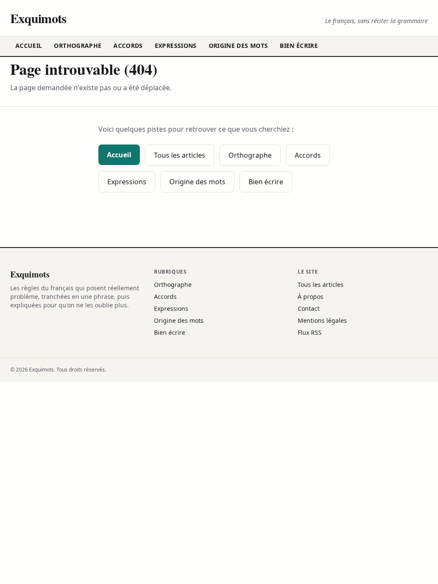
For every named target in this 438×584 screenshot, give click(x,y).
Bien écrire (299, 45)
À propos (310, 296)
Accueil (28, 45)
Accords (127, 45)
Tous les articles (179, 155)
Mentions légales (322, 320)
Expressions (176, 45)
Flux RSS (310, 332)
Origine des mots (238, 45)
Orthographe (77, 45)
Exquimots (38, 18)
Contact (309, 308)
